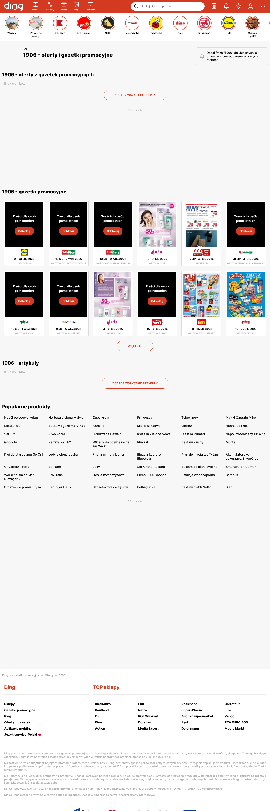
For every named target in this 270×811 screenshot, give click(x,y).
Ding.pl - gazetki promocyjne (20, 675)
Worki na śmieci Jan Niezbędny (19, 477)
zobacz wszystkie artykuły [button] (135, 383)
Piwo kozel (57, 434)
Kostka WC (12, 426)
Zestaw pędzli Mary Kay (67, 426)
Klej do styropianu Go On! (23, 454)
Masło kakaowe (149, 426)
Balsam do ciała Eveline (199, 467)
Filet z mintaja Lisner (108, 454)
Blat (229, 487)
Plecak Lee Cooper (151, 475)
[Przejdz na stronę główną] (13, 6)
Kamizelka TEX (60, 442)
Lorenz (186, 426)
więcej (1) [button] (135, 346)
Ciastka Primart (193, 434)
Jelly (96, 467)
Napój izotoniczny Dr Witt (245, 434)
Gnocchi (10, 442)
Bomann (55, 467)
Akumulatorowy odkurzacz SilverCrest (243, 456)
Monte (230, 442)
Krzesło (98, 426)
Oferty (49, 675)
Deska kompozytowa (108, 475)
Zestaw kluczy (192, 442)
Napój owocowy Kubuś (21, 418)
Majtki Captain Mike (241, 418)
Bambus (232, 475)
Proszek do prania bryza (22, 487)
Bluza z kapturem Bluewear (150, 456)
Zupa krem (101, 418)
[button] (214, 6)
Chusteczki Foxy (16, 467)
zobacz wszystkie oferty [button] (135, 95)
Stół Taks (56, 475)
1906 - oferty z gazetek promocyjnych (48, 75)
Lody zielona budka (63, 454)
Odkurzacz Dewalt (107, 434)
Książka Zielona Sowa (153, 434)
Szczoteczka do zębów (110, 487)
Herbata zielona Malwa (66, 418)
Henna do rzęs (237, 426)
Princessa (144, 418)
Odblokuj (24, 231)
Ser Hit (9, 434)
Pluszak (143, 442)
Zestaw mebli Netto (196, 487)
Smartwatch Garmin (241, 467)
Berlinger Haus (60, 487)
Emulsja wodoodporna (198, 475)
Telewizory (189, 418)
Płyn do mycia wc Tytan (199, 454)
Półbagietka (146, 487)
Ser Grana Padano (151, 467)
